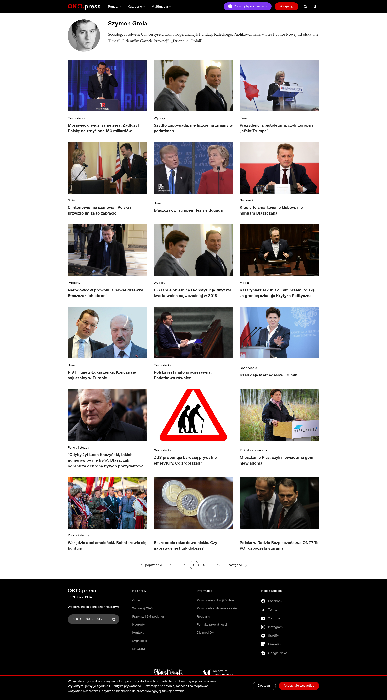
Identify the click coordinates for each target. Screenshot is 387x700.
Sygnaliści (139, 641)
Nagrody (138, 625)
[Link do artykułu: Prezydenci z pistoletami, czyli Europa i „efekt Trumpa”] (279, 85)
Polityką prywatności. (127, 686)
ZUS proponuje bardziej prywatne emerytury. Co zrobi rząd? (185, 460)
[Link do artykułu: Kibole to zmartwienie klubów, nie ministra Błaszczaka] (279, 168)
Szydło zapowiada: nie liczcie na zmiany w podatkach (193, 128)
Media (244, 283)
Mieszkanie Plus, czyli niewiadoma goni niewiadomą (276, 460)
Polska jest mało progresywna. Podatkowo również (183, 375)
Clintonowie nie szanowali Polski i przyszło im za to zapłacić (99, 210)
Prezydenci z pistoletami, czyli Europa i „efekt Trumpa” (276, 128)
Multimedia (159, 7)
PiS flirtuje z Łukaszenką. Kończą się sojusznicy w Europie (102, 375)
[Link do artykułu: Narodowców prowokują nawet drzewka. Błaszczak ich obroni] (107, 250)
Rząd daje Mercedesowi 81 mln (269, 375)
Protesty (74, 283)
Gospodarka (76, 118)
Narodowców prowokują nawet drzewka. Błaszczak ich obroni (106, 293)
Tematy (113, 7)
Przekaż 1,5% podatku (148, 617)
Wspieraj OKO (142, 608)
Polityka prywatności (212, 625)
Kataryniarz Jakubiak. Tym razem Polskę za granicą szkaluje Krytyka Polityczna (277, 293)
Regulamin (204, 617)
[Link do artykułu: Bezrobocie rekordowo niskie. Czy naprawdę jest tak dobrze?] (193, 503)
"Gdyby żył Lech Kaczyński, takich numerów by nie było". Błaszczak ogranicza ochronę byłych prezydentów (105, 460)
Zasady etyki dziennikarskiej (217, 608)
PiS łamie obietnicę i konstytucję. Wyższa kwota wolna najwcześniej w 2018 (192, 293)
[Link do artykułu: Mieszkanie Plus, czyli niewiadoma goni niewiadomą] (279, 416)
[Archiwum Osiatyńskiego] (218, 673)
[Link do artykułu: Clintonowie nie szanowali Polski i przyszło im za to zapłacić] (107, 168)
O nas (136, 600)
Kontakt (138, 633)
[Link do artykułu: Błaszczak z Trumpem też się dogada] (193, 169)
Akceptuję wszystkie (299, 686)
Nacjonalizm (248, 200)
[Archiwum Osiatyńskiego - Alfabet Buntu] (169, 673)
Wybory (159, 118)
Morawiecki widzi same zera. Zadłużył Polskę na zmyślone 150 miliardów (103, 128)
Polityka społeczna (253, 450)
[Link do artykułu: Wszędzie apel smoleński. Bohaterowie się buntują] (107, 503)
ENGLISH (139, 649)
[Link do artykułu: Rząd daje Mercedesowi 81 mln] (279, 334)
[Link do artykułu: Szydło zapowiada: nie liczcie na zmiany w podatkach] (193, 85)
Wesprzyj (286, 6)
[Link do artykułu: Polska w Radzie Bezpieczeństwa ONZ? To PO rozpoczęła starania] (279, 503)
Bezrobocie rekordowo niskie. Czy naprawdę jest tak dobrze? (185, 545)
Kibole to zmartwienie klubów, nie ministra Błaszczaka (271, 210)
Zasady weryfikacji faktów (215, 600)
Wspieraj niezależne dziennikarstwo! (94, 607)
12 (218, 565)
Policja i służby (78, 448)
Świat (244, 118)
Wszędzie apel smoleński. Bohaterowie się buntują (107, 545)
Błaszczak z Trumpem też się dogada (188, 210)
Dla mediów (205, 633)
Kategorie (135, 7)
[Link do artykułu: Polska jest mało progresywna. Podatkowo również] (193, 333)
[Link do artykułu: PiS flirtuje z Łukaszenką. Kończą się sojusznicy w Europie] (107, 333)
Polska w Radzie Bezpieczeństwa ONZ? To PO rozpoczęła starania (279, 545)
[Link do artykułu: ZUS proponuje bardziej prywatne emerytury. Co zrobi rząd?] (193, 416)
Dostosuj (264, 686)
